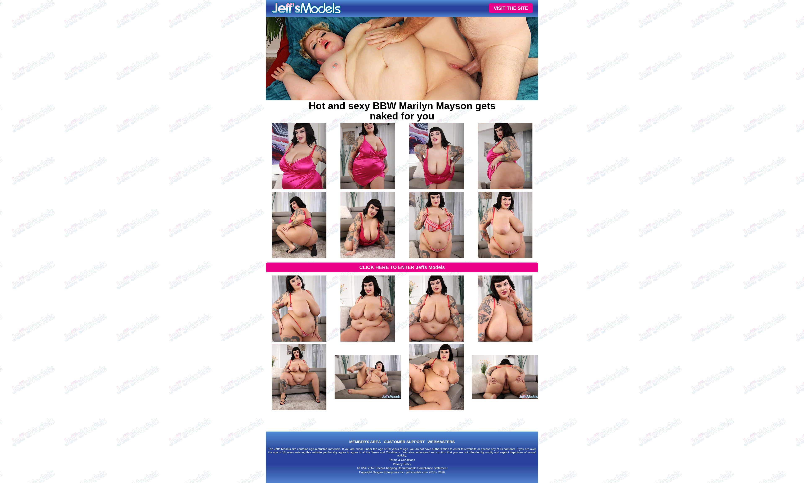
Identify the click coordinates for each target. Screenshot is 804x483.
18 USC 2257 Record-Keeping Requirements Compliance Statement (402, 468)
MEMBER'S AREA (365, 442)
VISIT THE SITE (511, 8)
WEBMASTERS (441, 442)
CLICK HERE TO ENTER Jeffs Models (402, 267)
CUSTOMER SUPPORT (404, 442)
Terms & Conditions (402, 459)
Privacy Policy (402, 464)
